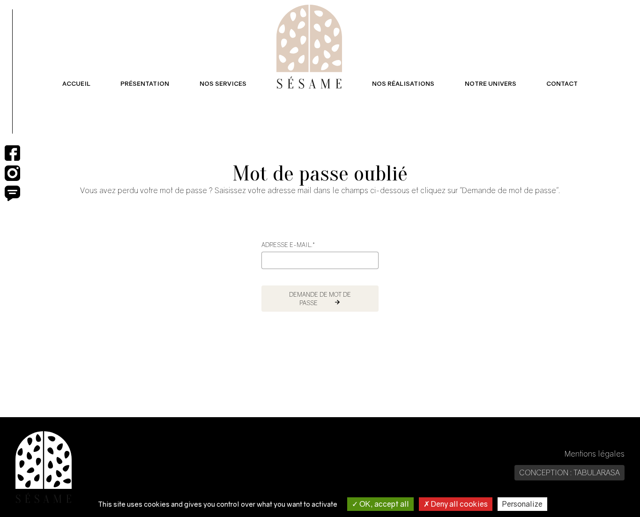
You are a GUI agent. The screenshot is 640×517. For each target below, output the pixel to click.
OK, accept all (383, 504)
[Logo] (309, 47)
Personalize (522, 504)
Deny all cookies (459, 504)
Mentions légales (595, 453)
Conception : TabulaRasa (569, 472)
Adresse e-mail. (288, 244)
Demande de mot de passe (320, 299)
